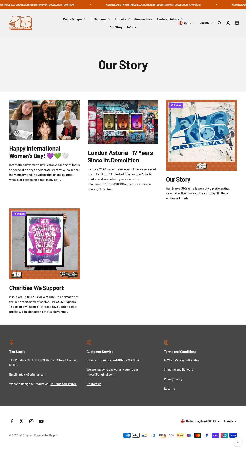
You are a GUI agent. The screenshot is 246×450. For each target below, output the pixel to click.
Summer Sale (143, 19)
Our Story (116, 27)
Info (130, 27)
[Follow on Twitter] (21, 421)
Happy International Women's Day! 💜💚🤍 (39, 151)
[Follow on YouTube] (41, 421)
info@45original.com (32, 374)
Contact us (94, 384)
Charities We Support (36, 287)
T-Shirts (120, 19)
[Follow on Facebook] (11, 421)
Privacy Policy (173, 379)
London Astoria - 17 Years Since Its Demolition (120, 156)
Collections (98, 19)
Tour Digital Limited (63, 384)
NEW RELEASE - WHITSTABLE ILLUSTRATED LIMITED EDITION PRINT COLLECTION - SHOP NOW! (144, 4)
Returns (169, 388)
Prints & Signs (72, 19)
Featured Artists (168, 19)
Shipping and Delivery (178, 369)
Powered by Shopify (46, 435)
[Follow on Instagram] (31, 421)
